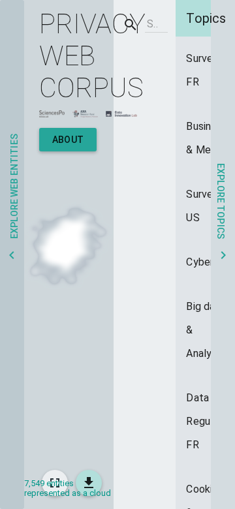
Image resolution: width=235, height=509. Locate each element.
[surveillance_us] (204, 206)
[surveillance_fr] (204, 70)
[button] (12, 254)
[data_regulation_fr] (204, 421)
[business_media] (204, 138)
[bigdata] (204, 330)
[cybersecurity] (204, 262)
